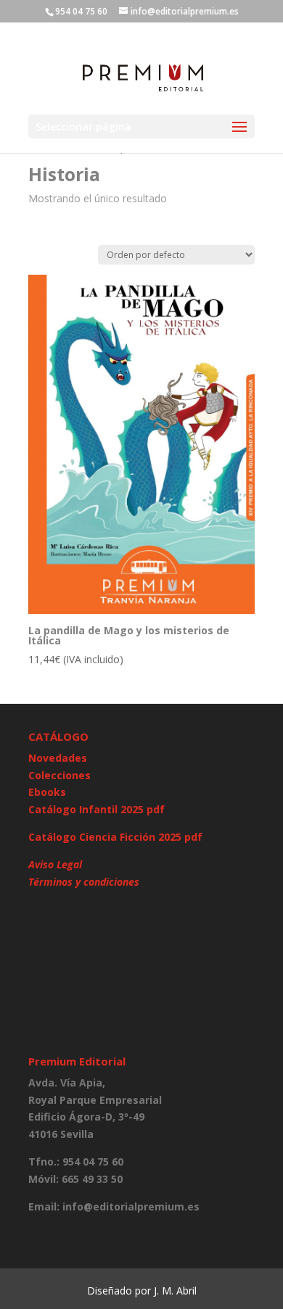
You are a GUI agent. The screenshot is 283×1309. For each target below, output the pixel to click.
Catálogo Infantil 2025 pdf (96, 809)
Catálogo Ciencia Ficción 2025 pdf (115, 837)
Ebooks (47, 792)
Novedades (57, 758)
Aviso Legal (55, 864)
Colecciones (59, 775)
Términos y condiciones (83, 882)
